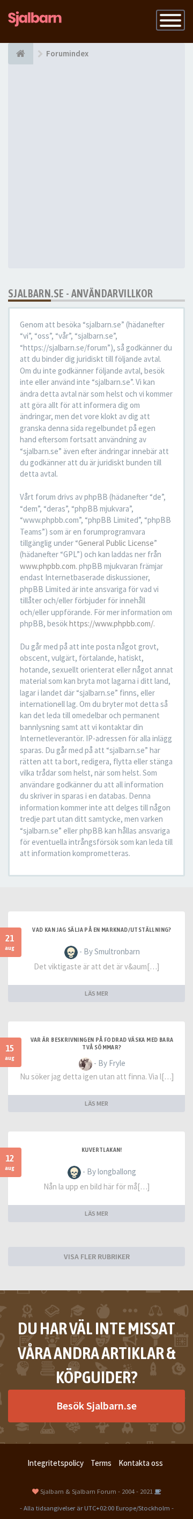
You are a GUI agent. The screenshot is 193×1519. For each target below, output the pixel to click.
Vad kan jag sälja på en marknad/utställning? (102, 929)
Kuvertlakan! (101, 1149)
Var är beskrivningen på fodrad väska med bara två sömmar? (102, 1043)
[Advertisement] (96, 166)
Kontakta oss (140, 1463)
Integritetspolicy (55, 1463)
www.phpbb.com (48, 566)
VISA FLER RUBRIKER (97, 1256)
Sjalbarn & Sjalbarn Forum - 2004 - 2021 (96, 1491)
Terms (101, 1463)
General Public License (116, 543)
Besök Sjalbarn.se (96, 1405)
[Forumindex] (20, 53)
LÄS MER (96, 993)
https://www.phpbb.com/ (111, 623)
